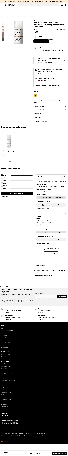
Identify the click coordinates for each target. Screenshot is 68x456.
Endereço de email (39, 293)
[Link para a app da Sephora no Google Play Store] (6, 423)
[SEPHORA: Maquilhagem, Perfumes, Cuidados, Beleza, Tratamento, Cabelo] (10, 5)
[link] (17, 193)
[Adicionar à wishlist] (15, 132)
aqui (19, 426)
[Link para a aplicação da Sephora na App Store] (14, 423)
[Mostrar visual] (3, 20)
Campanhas (21, 427)
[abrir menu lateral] (2, 5)
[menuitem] (62, 4)
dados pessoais (8, 301)
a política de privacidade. (22, 301)
